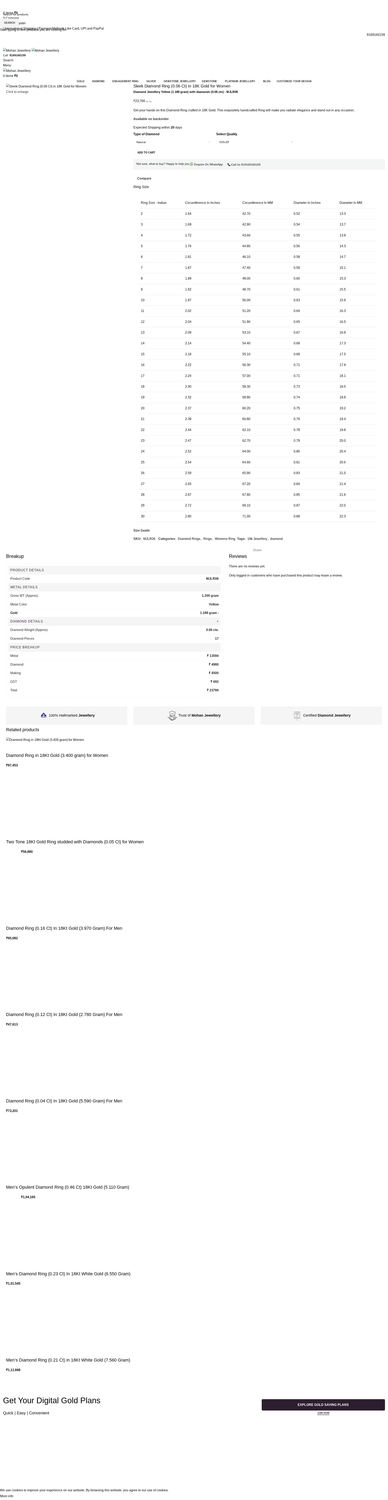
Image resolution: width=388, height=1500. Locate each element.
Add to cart (146, 152)
